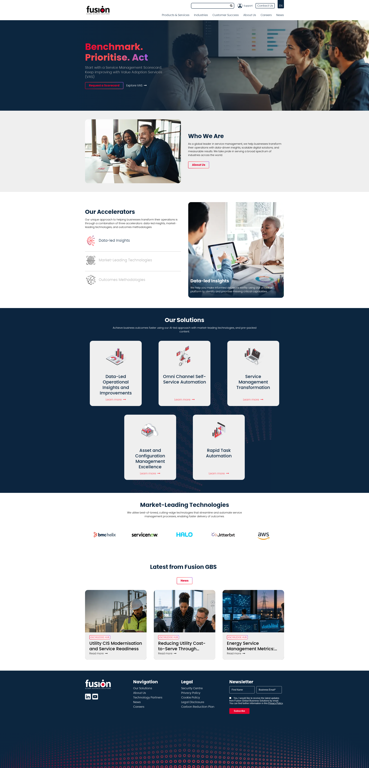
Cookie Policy (190, 697)
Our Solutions (142, 688)
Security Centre (192, 688)
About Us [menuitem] (249, 15)
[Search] (231, 6)
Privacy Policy (190, 693)
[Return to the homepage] (98, 10)
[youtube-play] (95, 696)
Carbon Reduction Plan (197, 706)
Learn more (114, 399)
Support (248, 6)
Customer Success (225, 15)
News (280, 15)
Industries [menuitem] (201, 15)
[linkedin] (88, 696)
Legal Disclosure (192, 702)
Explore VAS (134, 85)
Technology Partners (147, 697)
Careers (138, 706)
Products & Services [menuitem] (175, 15)
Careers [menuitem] (266, 15)
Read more (96, 653)
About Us (139, 693)
